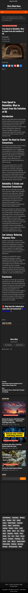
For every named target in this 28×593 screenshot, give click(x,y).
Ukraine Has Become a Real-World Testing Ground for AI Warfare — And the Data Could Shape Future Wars (13, 420)
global (21, 528)
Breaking (9, 520)
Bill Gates (22, 517)
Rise (9, 536)
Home (6, 584)
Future (16, 528)
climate (4, 523)
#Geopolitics (15, 517)
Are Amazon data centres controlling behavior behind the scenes (11, 445)
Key (18, 531)
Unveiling (5, 546)
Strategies (10, 539)
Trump (4, 541)
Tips (23, 539)
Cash (14, 520)
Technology (17, 539)
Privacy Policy (13, 586)
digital (9, 525)
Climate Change (11, 523)
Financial (11, 528)
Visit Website (8, 345)
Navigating (10, 533)
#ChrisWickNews (7, 517)
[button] (2, 12)
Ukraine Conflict (21, 541)
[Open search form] (25, 12)
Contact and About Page (15, 584)
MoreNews (23, 589)
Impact (13, 531)
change (18, 520)
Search (4, 474)
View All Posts (19, 345)
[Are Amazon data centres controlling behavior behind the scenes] (14, 434)
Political (16, 533)
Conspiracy (19, 523)
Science (22, 536)
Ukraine (13, 541)
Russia (17, 536)
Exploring (5, 528)
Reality (4, 536)
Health (8, 531)
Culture (4, 525)
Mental (22, 531)
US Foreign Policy (13, 546)
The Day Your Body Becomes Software (12, 468)
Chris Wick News (14, 6)
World (20, 546)
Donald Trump (16, 525)
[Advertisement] (14, 85)
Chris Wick (6, 37)
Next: (13, 390)
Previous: (12, 383)
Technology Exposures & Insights (10, 25)
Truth (9, 541)
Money (4, 533)
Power (21, 533)
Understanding (6, 544)
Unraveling (20, 544)
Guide (4, 531)
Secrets (4, 539)
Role (13, 536)
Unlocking (13, 544)
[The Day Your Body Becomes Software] (14, 458)
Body (4, 520)
